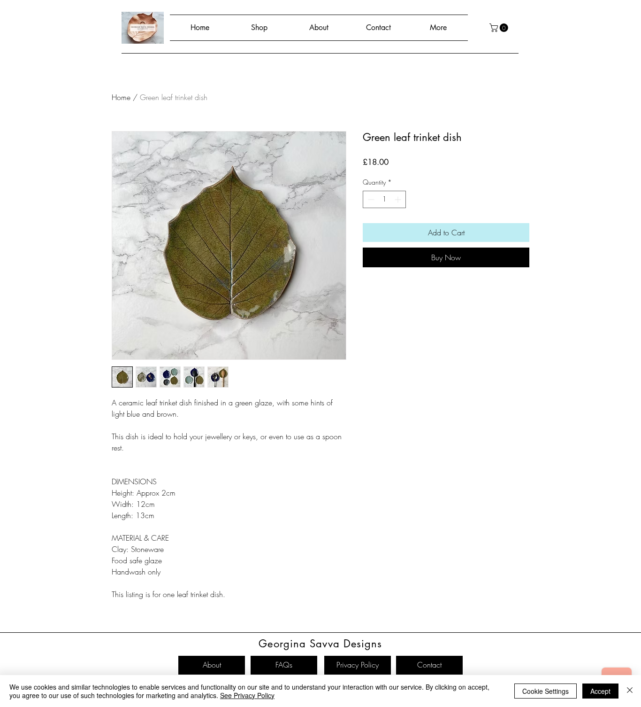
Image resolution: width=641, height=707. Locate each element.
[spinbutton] (384, 199)
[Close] (629, 691)
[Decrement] (370, 199)
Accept (600, 691)
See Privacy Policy (247, 695)
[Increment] (398, 199)
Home (121, 97)
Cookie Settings (545, 691)
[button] (499, 27)
